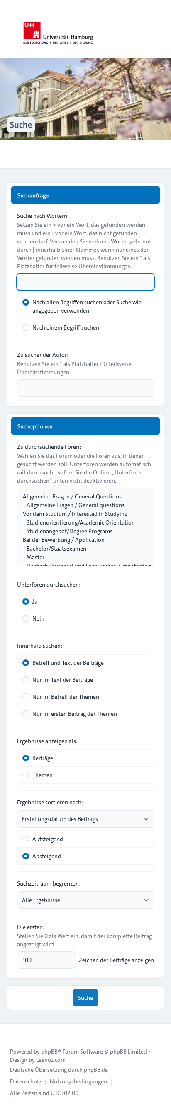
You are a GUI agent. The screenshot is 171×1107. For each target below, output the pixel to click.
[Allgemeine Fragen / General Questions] (81, 496)
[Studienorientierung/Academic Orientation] (81, 522)
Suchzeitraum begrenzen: (49, 883)
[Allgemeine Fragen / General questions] (81, 505)
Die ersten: (30, 927)
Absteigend (46, 856)
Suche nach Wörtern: (43, 216)
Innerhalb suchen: (39, 646)
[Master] (81, 557)
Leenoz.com (51, 1060)
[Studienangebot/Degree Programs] (81, 531)
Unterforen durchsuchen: (49, 584)
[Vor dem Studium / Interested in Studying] (81, 514)
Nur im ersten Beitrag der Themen (74, 714)
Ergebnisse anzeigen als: (47, 741)
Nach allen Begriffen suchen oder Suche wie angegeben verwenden (87, 306)
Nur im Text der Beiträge (62, 680)
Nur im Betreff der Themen (65, 697)
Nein (38, 618)
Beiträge (42, 758)
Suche (85, 998)
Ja (34, 601)
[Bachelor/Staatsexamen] (81, 548)
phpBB (49, 1051)
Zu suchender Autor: (42, 355)
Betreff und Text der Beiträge (68, 663)
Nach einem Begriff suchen (65, 327)
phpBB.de (96, 1070)
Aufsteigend (47, 839)
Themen (42, 775)
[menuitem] (26, 1081)
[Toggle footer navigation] (10, 1030)
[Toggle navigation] (161, 29)
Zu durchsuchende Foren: (49, 447)
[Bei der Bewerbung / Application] (81, 540)
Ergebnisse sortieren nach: (50, 802)
